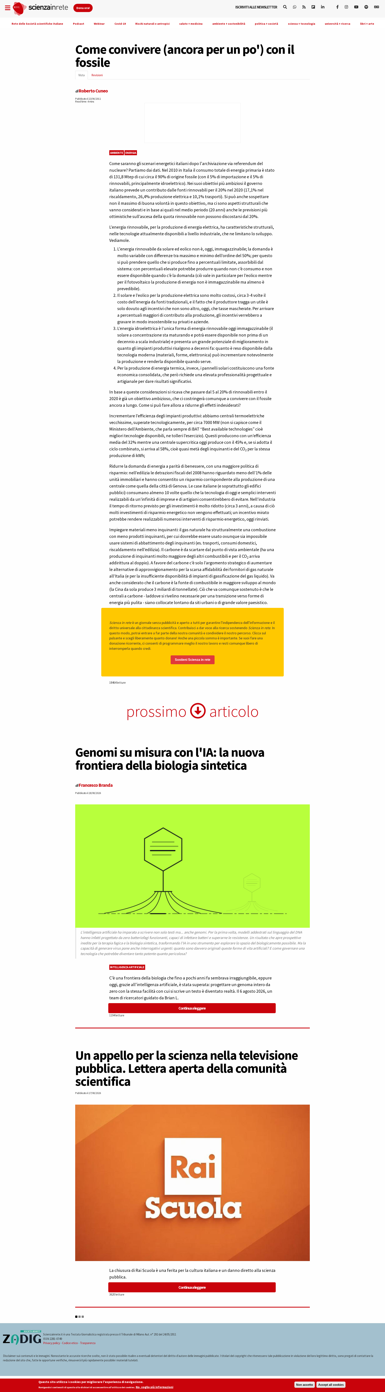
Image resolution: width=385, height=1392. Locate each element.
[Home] (42, 9)
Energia (130, 153)
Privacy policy (51, 1343)
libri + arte (367, 23)
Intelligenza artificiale (127, 967)
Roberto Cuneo (93, 91)
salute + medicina (191, 23)
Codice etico (70, 1343)
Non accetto (304, 1384)
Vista (83, 76)
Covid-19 (120, 23)
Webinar (99, 23)
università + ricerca (337, 23)
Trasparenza (87, 1343)
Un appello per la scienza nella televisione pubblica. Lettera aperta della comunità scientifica (186, 1068)
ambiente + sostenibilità (228, 23)
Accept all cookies (331, 1384)
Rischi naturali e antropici (152, 23)
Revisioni (97, 75)
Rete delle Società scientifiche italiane (37, 23)
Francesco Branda (95, 785)
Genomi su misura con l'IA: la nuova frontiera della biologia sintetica (169, 758)
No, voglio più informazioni (154, 1387)
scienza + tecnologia (301, 23)
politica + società (266, 23)
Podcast (78, 23)
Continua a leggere (192, 1008)
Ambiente (116, 153)
